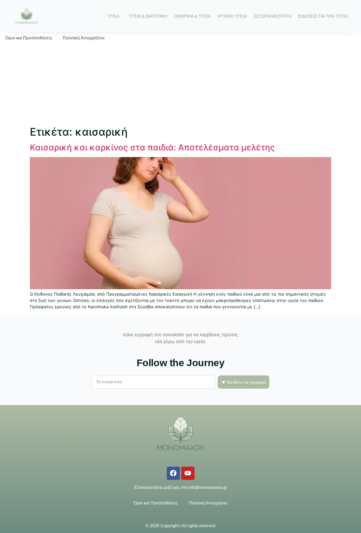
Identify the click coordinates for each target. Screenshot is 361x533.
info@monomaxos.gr (207, 487)
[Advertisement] (180, 84)
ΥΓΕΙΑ (113, 16)
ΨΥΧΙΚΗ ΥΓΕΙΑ (232, 16)
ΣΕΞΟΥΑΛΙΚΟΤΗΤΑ (272, 16)
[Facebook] (173, 473)
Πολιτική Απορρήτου (83, 38)
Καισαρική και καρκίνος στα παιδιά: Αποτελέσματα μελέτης (152, 147)
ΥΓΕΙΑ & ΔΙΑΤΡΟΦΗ (148, 16)
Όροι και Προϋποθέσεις (28, 38)
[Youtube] (188, 473)
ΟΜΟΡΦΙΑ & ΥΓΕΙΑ (192, 16)
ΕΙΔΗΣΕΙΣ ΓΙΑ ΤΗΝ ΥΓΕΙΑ (323, 16)
